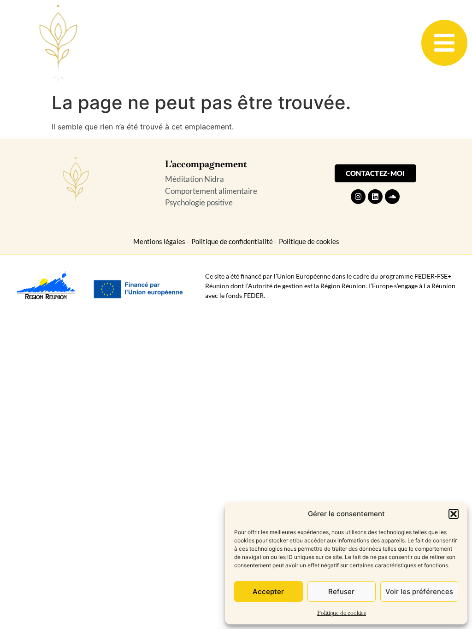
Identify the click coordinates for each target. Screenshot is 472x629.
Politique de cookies (341, 613)
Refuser (341, 591)
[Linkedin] (375, 196)
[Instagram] (358, 196)
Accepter (268, 591)
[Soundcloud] (392, 196)
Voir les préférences (419, 591)
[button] (453, 513)
